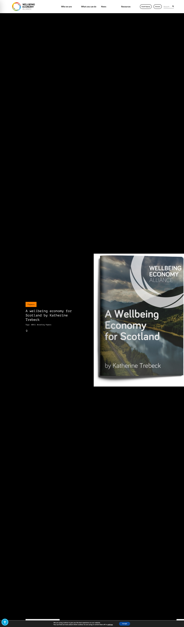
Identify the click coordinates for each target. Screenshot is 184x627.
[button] (173, 6)
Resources (126, 6)
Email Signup (146, 6)
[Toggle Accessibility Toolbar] (5, 622)
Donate (157, 6)
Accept (124, 624)
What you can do (88, 6)
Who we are (66, 6)
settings (110, 625)
